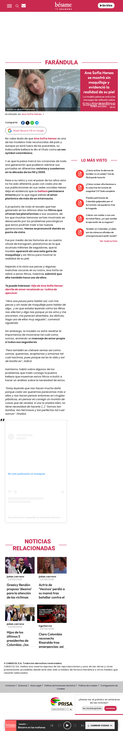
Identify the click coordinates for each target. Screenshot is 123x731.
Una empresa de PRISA (61, 701)
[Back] (52, 725)
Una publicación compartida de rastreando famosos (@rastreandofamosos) (46, 517)
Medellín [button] (22, 724)
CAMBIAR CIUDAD (99, 725)
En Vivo (107, 5)
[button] (9, 6)
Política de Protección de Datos (60, 685)
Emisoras (22, 685)
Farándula (61, 62)
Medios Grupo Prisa (61, 709)
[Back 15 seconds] (59, 725)
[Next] (82, 725)
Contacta (10, 685)
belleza (42, 191)
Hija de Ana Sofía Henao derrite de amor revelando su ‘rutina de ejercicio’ (33, 289)
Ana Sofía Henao (32, 114)
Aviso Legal (35, 685)
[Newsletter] (23, 6)
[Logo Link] (63, 6)
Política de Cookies (88, 685)
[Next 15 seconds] (75, 725)
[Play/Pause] (67, 725)
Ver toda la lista (108, 241)
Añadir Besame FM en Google (28, 130)
